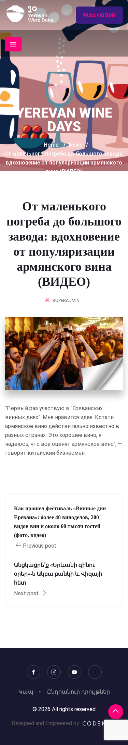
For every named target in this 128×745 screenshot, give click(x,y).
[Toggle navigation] (13, 44)
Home (51, 145)
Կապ (25, 691)
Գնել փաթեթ (99, 15)
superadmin (66, 300)
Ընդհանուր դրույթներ (78, 691)
